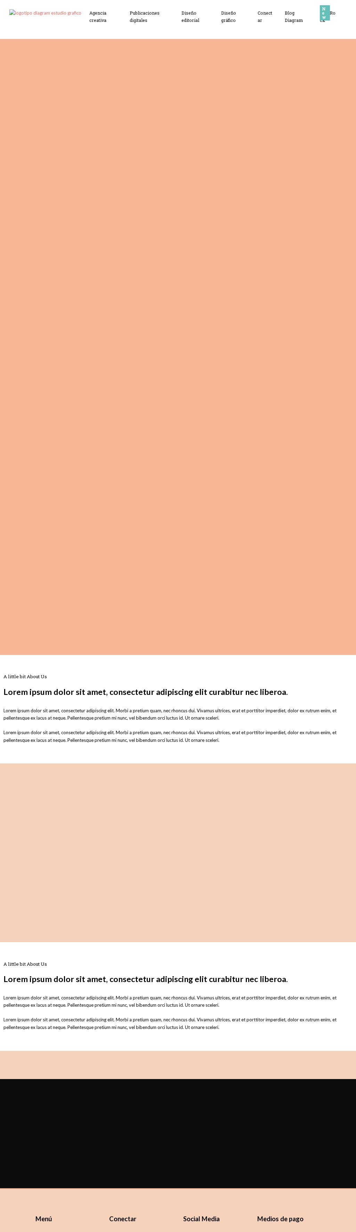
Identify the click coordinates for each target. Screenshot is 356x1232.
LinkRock (327, 16)
